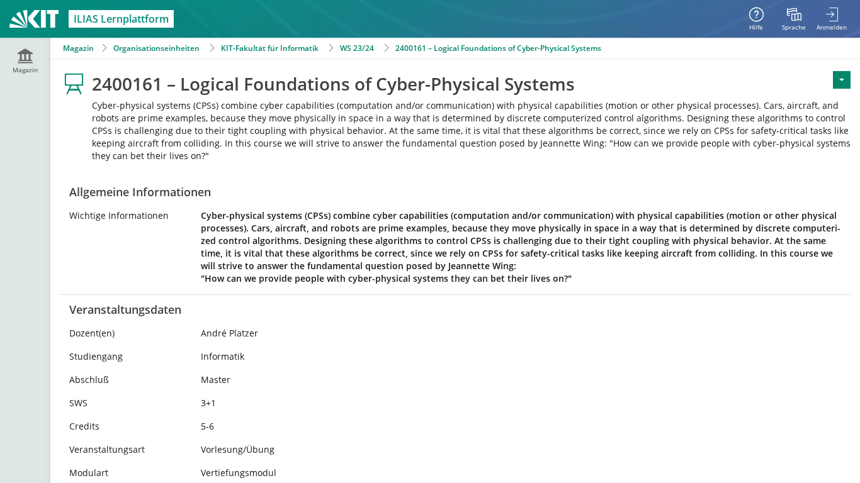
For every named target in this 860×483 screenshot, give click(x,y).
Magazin (78, 48)
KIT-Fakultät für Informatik (270, 48)
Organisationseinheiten (156, 48)
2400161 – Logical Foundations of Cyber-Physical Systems (498, 48)
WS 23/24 (357, 48)
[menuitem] (794, 19)
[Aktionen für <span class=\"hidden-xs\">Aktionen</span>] (842, 80)
